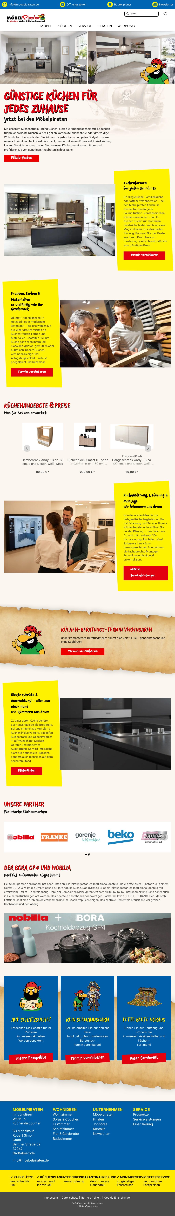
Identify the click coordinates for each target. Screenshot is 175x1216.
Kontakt (99, 1129)
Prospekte (141, 1114)
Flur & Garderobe (66, 1134)
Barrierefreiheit (90, 1197)
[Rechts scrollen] (148, 448)
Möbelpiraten (103, 1114)
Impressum (51, 1197)
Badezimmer (62, 1139)
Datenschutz (70, 1197)
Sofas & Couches (66, 1119)
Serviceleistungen (147, 1119)
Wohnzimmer (63, 1114)
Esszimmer (61, 1124)
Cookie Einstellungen (117, 1197)
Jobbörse (100, 1124)
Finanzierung (143, 1124)
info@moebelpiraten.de (31, 1160)
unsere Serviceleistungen (142, 573)
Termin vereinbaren (144, 255)
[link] (46, 26)
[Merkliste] (165, 13)
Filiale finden (21, 158)
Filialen (98, 1119)
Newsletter (101, 1134)
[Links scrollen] (27, 448)
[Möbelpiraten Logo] (25, 18)
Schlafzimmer (63, 1129)
